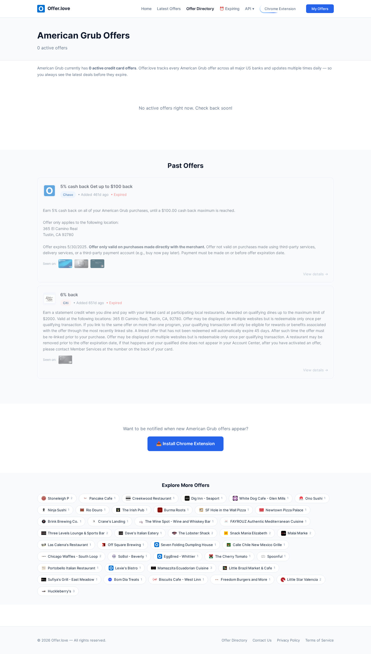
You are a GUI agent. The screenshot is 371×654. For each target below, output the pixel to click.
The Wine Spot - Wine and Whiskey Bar (179, 521)
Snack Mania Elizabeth (250, 533)
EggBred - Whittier (181, 556)
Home (146, 8)
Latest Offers (169, 8)
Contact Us (262, 640)
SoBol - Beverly (132, 556)
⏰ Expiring (229, 8)
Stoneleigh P (60, 498)
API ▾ (249, 8)
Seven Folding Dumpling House (188, 545)
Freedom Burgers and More (245, 579)
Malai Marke (299, 533)
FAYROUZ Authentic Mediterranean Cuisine (268, 521)
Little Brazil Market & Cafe (252, 568)
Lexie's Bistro (128, 568)
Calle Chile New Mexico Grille (259, 545)
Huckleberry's (61, 591)
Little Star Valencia (304, 579)
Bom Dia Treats (128, 579)
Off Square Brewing (126, 545)
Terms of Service (319, 640)
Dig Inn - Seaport (206, 498)
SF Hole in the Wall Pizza (227, 510)
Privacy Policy (288, 640)
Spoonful (276, 556)
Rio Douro (95, 510)
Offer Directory (200, 8)
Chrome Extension (280, 9)
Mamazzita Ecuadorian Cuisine (185, 568)
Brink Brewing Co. (64, 521)
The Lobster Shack (195, 533)
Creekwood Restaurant (153, 498)
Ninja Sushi (58, 510)
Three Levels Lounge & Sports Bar (78, 533)
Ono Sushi (315, 498)
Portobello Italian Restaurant (73, 568)
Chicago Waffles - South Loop (74, 556)
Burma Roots (176, 510)
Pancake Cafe (102, 498)
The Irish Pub (134, 510)
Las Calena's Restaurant (69, 545)
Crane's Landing (113, 521)
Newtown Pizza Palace (286, 510)
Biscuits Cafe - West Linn (181, 579)
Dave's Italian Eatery (143, 533)
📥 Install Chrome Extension (185, 443)
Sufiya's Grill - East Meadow (72, 579)
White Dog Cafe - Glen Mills (263, 498)
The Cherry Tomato (232, 556)
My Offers (320, 9)
